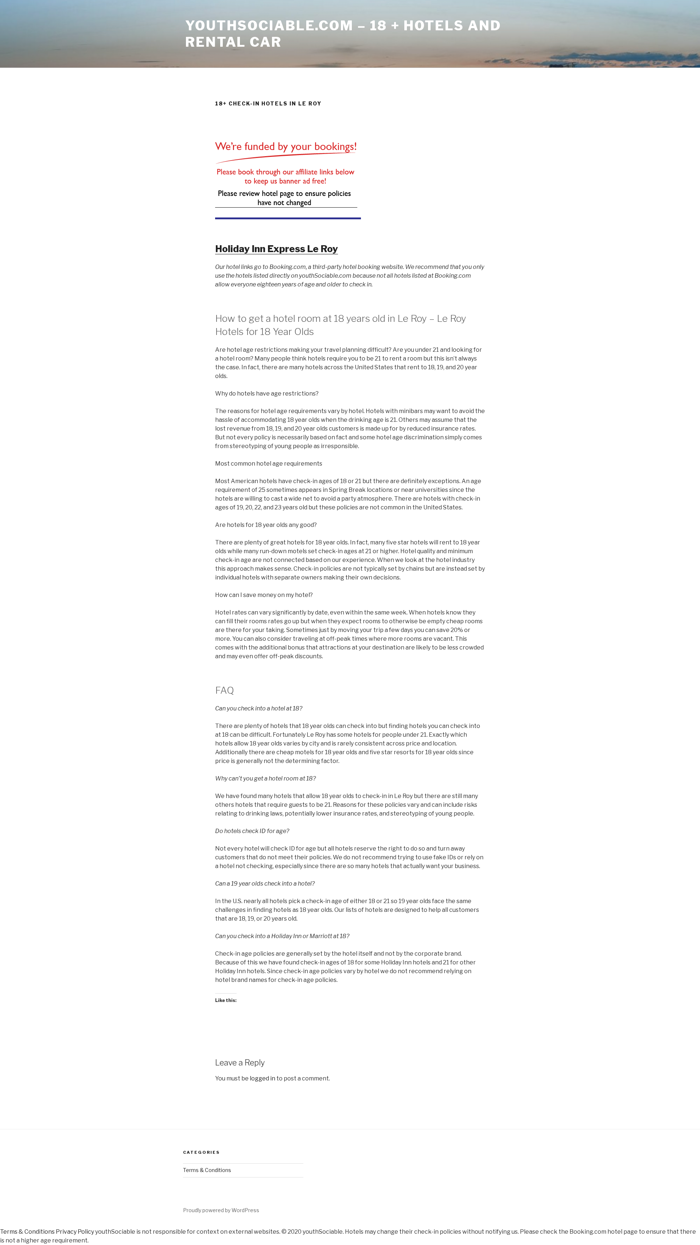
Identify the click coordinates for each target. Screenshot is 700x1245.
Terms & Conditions (207, 1170)
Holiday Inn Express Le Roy (276, 248)
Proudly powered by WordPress (221, 1210)
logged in (262, 1078)
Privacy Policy (75, 1231)
